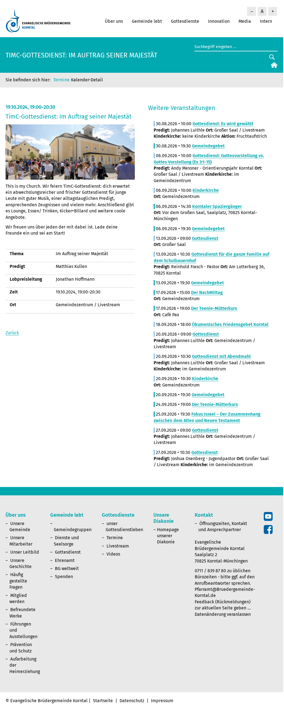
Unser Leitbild (24, 552)
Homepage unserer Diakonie (168, 536)
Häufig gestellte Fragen (18, 581)
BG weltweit (67, 568)
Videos (113, 554)
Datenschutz (132, 700)
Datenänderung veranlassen (223, 614)
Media (245, 21)
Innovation (219, 21)
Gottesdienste (185, 21)
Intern (266, 21)
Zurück (12, 332)
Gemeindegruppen (73, 529)
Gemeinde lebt (147, 21)
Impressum (162, 700)
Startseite (103, 700)
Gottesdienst (68, 552)
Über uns (114, 21)
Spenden (64, 576)
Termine (61, 79)
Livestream (117, 546)
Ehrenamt (65, 560)
